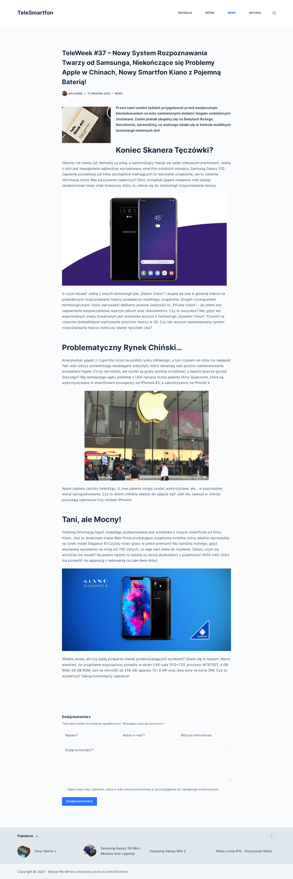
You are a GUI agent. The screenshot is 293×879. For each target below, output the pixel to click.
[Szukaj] (274, 13)
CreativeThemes (115, 872)
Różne (209, 12)
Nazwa (71, 735)
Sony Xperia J (45, 851)
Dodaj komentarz (79, 750)
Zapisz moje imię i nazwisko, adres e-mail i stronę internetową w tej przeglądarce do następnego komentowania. (143, 789)
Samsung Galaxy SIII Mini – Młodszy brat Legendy (121, 851)
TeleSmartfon (35, 12)
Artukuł (255, 12)
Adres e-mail (134, 735)
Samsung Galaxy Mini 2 (168, 851)
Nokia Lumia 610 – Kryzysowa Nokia (244, 851)
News (232, 12)
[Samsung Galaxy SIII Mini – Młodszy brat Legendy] (89, 851)
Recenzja (185, 12)
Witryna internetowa (196, 735)
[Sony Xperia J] (23, 851)
